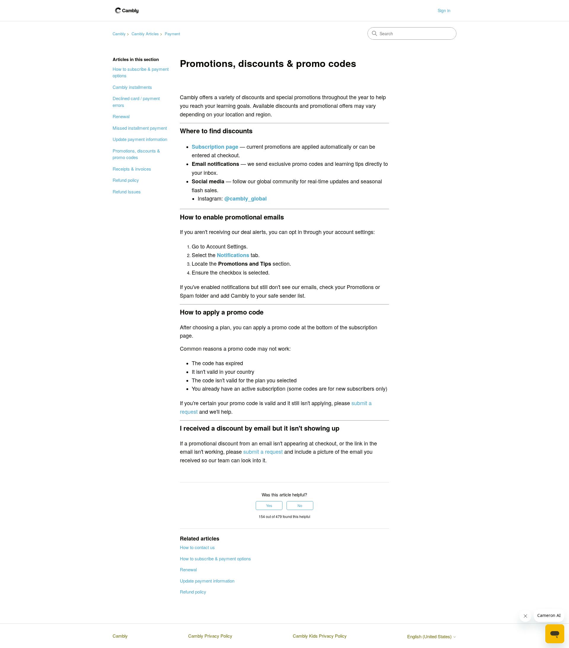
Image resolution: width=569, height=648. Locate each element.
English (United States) (430, 636)
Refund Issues (127, 191)
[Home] (127, 10)
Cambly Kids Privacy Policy (320, 636)
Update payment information (140, 139)
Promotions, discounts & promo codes (136, 154)
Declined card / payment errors (136, 101)
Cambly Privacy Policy (210, 636)
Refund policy (126, 180)
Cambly (119, 33)
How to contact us (197, 547)
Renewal (121, 116)
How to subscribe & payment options (141, 72)
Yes (269, 505)
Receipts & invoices (132, 169)
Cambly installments (132, 87)
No (300, 505)
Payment (172, 33)
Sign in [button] (444, 10)
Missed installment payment (140, 128)
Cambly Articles (145, 33)
